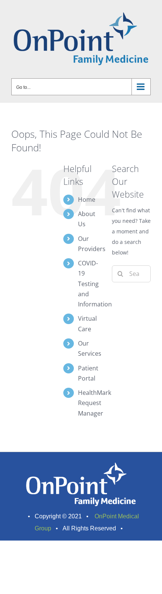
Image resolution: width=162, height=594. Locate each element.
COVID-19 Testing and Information (95, 283)
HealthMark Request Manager (94, 402)
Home (86, 199)
